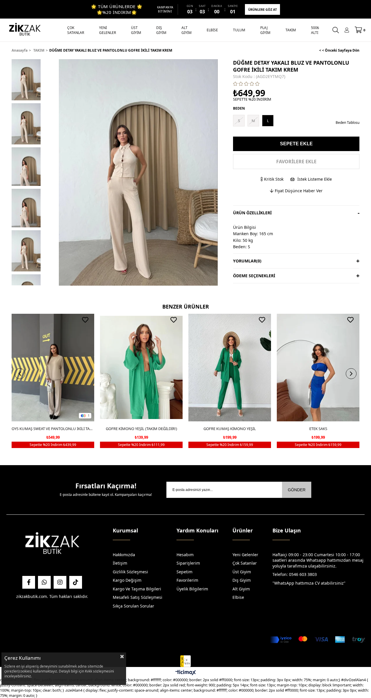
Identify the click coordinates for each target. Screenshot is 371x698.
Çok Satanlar (244, 563)
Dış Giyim (241, 580)
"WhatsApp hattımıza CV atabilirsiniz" (308, 583)
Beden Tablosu (347, 122)
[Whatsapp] (44, 582)
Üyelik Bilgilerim (192, 589)
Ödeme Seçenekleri (254, 275)
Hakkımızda (124, 554)
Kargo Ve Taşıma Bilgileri (137, 589)
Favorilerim (187, 580)
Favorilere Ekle (85, 320)
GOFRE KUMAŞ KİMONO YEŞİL (229, 428)
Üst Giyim (241, 571)
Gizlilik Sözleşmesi (130, 571)
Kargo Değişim (127, 580)
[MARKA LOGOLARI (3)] (52, 545)
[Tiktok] (75, 582)
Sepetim (184, 571)
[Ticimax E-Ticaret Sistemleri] (185, 673)
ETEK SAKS (318, 428)
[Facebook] (28, 582)
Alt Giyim (241, 589)
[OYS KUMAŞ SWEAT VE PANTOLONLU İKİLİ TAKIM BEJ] (53, 367)
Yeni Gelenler (245, 554)
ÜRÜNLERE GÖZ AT (262, 9)
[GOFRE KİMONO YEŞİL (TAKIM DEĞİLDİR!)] (141, 367)
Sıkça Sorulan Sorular (133, 606)
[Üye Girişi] (347, 30)
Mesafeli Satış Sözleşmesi (137, 597)
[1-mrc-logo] (185, 661)
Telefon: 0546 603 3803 (294, 574)
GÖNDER (296, 489)
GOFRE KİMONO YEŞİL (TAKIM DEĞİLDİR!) (141, 428)
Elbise (238, 597)
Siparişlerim (188, 563)
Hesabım (185, 554)
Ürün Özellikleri (252, 212)
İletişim (120, 563)
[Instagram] (60, 582)
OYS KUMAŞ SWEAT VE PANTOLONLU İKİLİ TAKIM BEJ (53, 428)
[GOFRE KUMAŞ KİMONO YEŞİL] (229, 367)
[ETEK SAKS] (318, 367)
